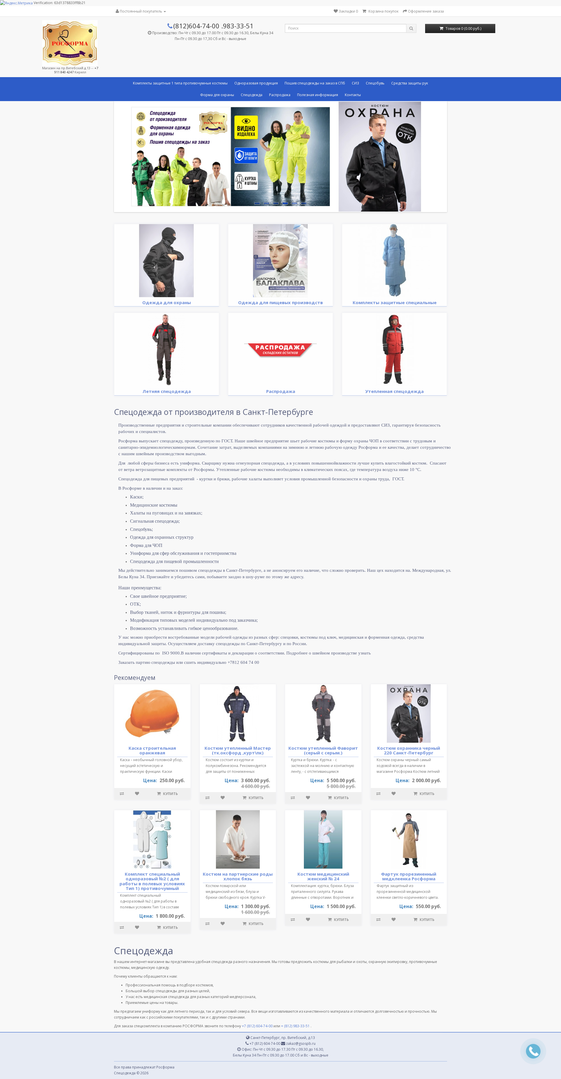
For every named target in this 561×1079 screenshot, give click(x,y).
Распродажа (279, 94)
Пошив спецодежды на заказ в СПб (315, 83)
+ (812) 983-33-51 (295, 1025)
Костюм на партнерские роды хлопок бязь (238, 876)
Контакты (353, 94)
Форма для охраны (217, 94)
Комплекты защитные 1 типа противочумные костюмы (180, 83)
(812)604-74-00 (196, 25)
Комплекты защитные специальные (395, 302)
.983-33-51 (237, 25)
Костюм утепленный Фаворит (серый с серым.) (323, 750)
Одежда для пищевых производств (280, 302)
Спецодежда (251, 94)
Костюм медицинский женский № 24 (323, 876)
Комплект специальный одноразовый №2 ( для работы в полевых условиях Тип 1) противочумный (152, 881)
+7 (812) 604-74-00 (257, 1025)
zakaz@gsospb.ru (300, 1043)
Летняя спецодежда (167, 391)
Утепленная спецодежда (394, 391)
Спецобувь (375, 83)
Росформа (165, 1067)
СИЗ (355, 83)
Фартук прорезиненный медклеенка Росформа (408, 876)
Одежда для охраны (166, 302)
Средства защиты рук (409, 83)
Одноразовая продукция (256, 83)
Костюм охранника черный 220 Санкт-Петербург (408, 750)
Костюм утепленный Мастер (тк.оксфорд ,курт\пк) (238, 750)
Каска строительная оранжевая (152, 750)
